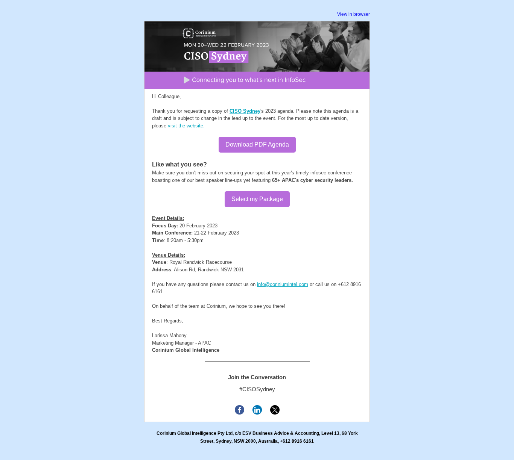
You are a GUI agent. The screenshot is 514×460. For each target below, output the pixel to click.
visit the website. (186, 126)
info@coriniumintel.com (282, 284)
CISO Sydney (245, 111)
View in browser (353, 14)
